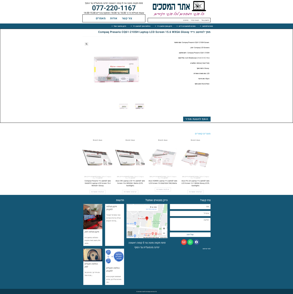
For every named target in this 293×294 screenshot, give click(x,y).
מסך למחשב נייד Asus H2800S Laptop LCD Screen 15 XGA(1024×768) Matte (163, 182)
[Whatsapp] (190, 242)
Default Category (204, 176)
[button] (86, 44)
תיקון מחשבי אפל (120, 26)
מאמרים (101, 18)
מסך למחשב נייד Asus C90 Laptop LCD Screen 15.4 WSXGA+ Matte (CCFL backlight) (130, 183)
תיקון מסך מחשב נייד (164, 26)
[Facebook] (196, 242)
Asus (198, 140)
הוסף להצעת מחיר (197, 119)
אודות (113, 18)
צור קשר (127, 18)
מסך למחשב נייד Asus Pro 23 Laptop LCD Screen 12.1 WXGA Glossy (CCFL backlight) (195, 183)
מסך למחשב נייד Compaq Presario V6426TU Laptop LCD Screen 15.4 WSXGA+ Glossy (98, 183)
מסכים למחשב (207, 26)
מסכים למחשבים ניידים (187, 26)
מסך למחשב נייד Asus (191, 177)
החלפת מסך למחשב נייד (141, 26)
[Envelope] (184, 242)
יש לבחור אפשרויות (195, 192)
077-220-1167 (114, 8)
